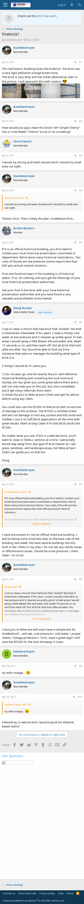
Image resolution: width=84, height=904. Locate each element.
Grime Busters (23, 228)
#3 (80, 155)
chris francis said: (14, 198)
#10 (80, 696)
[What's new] (71, 4)
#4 (80, 190)
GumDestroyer (13, 39)
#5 (80, 242)
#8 (80, 579)
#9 (80, 666)
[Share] (75, 62)
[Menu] (5, 5)
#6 (80, 322)
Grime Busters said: (15, 492)
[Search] (79, 4)
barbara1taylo (24, 651)
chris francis (22, 141)
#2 (80, 121)
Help (60, 893)
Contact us (9, 893)
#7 (80, 484)
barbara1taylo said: (15, 704)
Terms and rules (27, 893)
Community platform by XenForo (34, 900)
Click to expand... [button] (42, 524)
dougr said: (11, 587)
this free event (46, 16)
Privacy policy (47, 893)
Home (69, 893)
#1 (80, 62)
